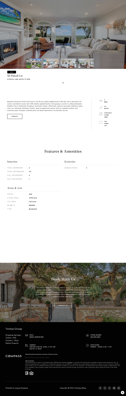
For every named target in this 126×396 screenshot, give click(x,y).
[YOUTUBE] (114, 388)
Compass (69, 362)
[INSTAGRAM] (105, 388)
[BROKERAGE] (118, 388)
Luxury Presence (21, 388)
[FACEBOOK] (100, 388)
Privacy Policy (80, 388)
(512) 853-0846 (95, 337)
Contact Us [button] (63, 305)
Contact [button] (14, 116)
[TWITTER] (109, 388)
